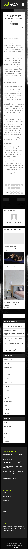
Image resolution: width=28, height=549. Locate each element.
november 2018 (8, 401)
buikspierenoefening (17, 27)
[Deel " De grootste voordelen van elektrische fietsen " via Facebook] (6, 185)
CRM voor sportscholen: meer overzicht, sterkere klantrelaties (13, 325)
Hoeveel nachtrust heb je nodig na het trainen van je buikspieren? (13, 304)
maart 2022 (7, 375)
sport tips (8, 545)
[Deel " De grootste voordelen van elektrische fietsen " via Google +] (12, 185)
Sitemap (20, 545)
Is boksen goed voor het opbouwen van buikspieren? (13, 339)
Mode (5, 434)
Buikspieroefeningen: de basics (13, 266)
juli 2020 (6, 386)
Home (6, 543)
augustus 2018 (8, 405)
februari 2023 (8, 371)
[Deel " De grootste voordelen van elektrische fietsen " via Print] (18, 188)
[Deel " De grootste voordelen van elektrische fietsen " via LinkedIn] (21, 185)
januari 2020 (7, 394)
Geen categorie (8, 426)
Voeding (6, 441)
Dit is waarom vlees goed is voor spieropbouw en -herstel (13, 349)
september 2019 (8, 398)
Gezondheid (7, 430)
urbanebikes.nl (13, 71)
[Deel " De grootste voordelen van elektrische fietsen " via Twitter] (9, 185)
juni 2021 (6, 378)
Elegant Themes (15, 539)
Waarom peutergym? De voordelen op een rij (11, 247)
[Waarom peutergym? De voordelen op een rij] (14, 238)
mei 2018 (6, 413)
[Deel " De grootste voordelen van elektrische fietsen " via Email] (15, 188)
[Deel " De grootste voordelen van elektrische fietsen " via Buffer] (9, 188)
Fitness (15, 29)
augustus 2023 (8, 367)
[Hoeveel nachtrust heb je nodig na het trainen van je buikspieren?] (14, 285)
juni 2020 (6, 390)
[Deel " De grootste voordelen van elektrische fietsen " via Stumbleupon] (12, 188)
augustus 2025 (8, 359)
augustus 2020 (8, 382)
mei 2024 (6, 363)
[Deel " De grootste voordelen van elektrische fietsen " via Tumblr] (15, 185)
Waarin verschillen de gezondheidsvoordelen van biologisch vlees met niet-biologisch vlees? (14, 332)
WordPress (18, 541)
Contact (14, 545)
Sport (5, 437)
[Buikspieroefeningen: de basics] (14, 258)
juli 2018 (6, 409)
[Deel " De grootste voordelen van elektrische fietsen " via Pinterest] (18, 185)
